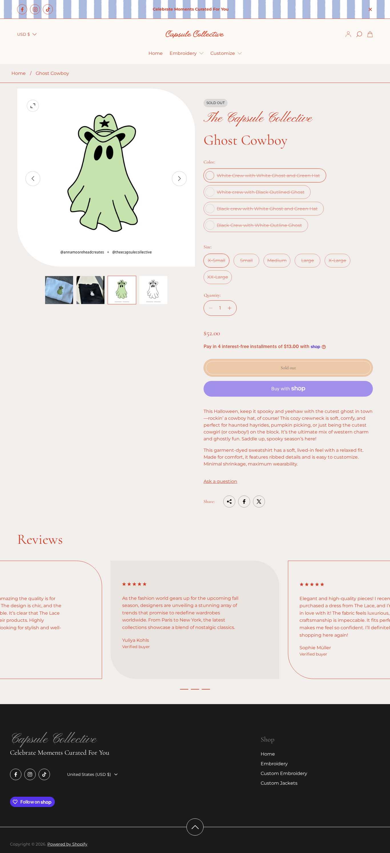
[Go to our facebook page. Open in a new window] (22, 9)
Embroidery (274, 763)
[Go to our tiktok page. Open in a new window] (48, 9)
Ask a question (220, 481)
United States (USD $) (89, 774)
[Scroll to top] (195, 827)
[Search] (359, 34)
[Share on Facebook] (244, 502)
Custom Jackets (279, 783)
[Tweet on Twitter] (259, 502)
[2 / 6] (90, 290)
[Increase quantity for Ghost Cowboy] (231, 308)
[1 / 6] (59, 290)
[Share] (229, 502)
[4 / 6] (153, 290)
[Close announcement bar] (370, 9)
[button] (184, 689)
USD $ (23, 34)
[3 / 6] (122, 290)
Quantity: (212, 295)
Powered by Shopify (67, 844)
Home (18, 73)
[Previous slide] (33, 178)
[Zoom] (33, 105)
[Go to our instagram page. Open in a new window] (35, 9)
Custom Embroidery (284, 773)
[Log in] (348, 34)
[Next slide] (179, 178)
